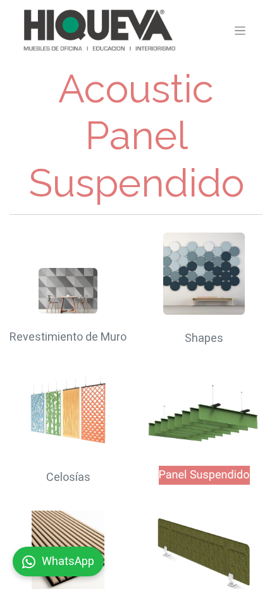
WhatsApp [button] (68, 561)
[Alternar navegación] (240, 30)
